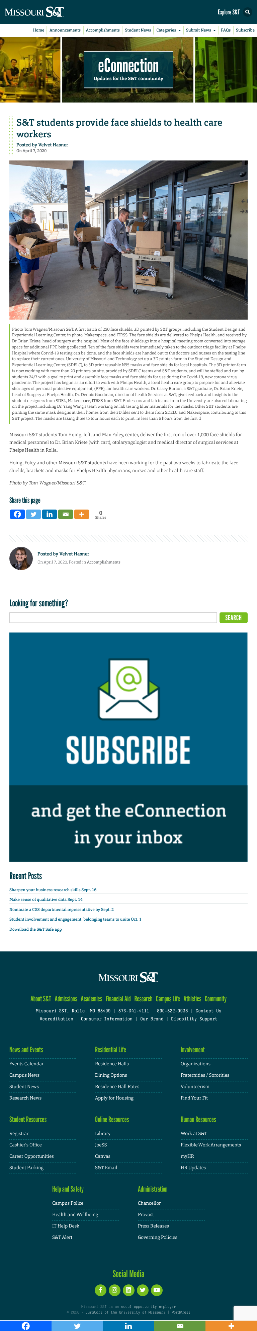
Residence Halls (112, 1064)
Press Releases (153, 1226)
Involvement (193, 1049)
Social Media (129, 1273)
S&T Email (106, 1168)
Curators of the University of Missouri (125, 1313)
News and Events (26, 1049)
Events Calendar (26, 1064)
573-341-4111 (133, 1011)
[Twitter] (33, 514)
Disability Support (194, 1019)
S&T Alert (62, 1238)
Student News (138, 30)
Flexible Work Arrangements (211, 1145)
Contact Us (208, 1011)
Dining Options (111, 1075)
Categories (166, 30)
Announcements (65, 30)
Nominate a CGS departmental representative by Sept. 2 (61, 909)
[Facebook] (17, 514)
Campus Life (168, 998)
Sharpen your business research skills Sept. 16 (52, 889)
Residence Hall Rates (117, 1087)
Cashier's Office (25, 1145)
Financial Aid (118, 998)
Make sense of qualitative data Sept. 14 (46, 899)
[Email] (65, 514)
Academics (91, 998)
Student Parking (26, 1168)
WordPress (180, 1313)
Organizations (195, 1064)
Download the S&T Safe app (35, 929)
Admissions (66, 998)
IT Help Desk (65, 1226)
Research (143, 998)
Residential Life (110, 1049)
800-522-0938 (172, 1011)
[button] (247, 12)
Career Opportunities (31, 1156)
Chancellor (149, 1203)
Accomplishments (103, 30)
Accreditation (56, 1019)
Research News (25, 1098)
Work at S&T (194, 1134)
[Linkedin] (49, 514)
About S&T (40, 998)
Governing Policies (157, 1238)
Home (39, 30)
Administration (153, 1189)
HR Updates (193, 1168)
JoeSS (101, 1145)
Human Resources (198, 1119)
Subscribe (245, 30)
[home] (47, 12)
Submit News (198, 30)
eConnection (128, 65)
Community (216, 998)
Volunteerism (195, 1087)
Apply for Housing (114, 1098)
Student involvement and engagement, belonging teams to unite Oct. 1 (75, 919)
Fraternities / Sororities (205, 1075)
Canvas (102, 1156)
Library (102, 1134)
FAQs (226, 30)
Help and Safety (68, 1189)
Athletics (192, 998)
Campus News (24, 1075)
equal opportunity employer (148, 1307)
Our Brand (151, 1019)
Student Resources (28, 1119)
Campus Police (67, 1203)
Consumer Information (107, 1019)
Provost (146, 1215)
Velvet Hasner (53, 145)
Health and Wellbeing (75, 1215)
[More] (81, 514)
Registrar (18, 1134)
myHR (187, 1156)
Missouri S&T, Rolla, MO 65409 (73, 1011)
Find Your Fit (194, 1098)
